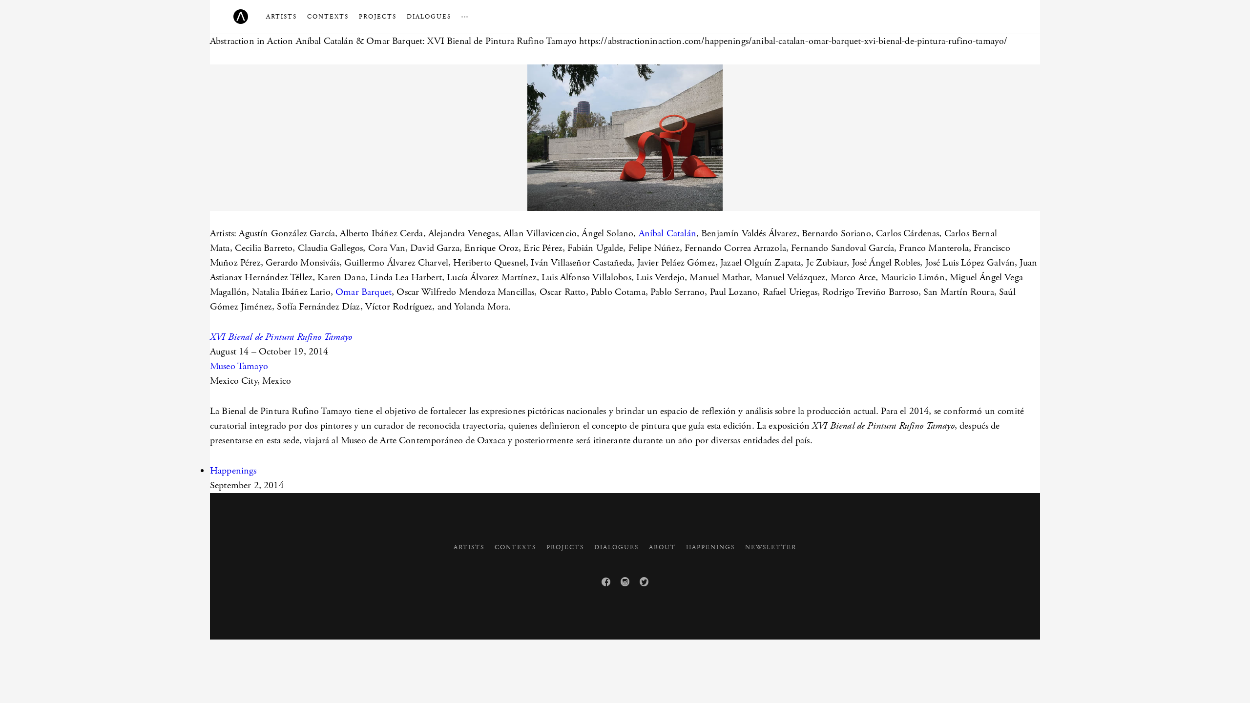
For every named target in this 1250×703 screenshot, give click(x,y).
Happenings (233, 471)
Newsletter (770, 547)
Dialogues (429, 17)
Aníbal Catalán (667, 233)
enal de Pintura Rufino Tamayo (295, 337)
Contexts (328, 17)
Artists (281, 17)
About (662, 547)
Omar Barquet (363, 292)
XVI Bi (223, 337)
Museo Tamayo (239, 366)
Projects (377, 17)
